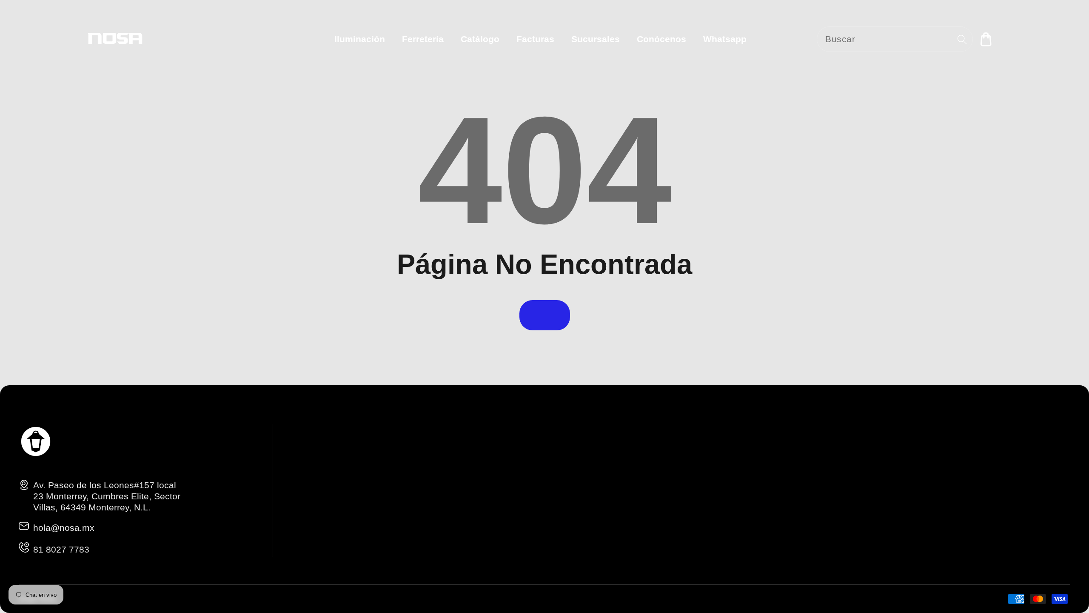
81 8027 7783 (61, 549)
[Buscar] (962, 39)
